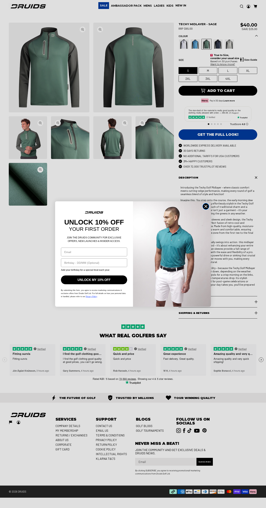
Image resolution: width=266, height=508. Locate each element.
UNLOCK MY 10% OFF (94, 280)
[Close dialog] (206, 206)
